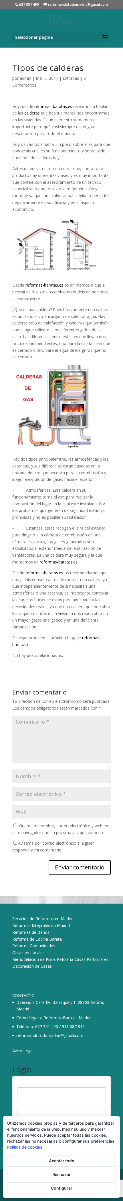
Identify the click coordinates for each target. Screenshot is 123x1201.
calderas (31, 113)
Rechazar (61, 1174)
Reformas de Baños (30, 932)
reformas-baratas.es (53, 106)
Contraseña (27, 1106)
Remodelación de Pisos (34, 959)
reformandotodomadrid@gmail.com (49, 1035)
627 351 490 (46, 1026)
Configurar (61, 1188)
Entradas (71, 78)
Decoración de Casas (32, 966)
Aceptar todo (61, 1160)
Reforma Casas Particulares (82, 959)
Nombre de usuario (34, 1084)
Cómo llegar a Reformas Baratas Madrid (54, 1017)
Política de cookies (24, 1147)
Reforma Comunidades (33, 945)
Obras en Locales (28, 952)
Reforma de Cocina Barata (37, 939)
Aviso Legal (22, 1050)
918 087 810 (73, 1026)
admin (25, 78)
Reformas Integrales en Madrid (41, 925)
